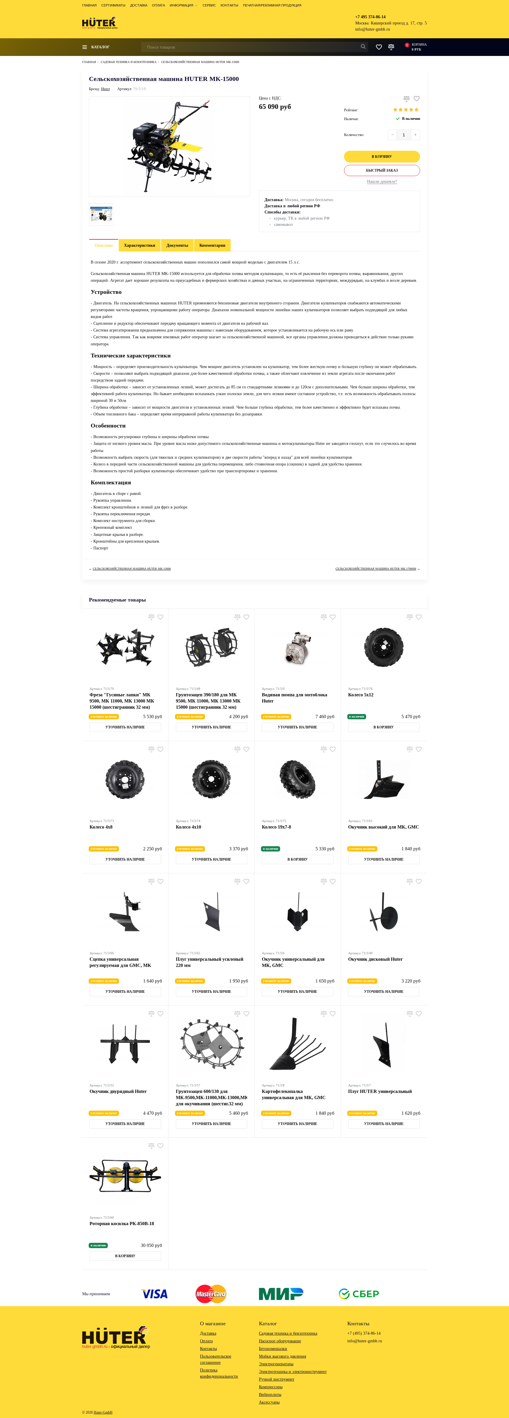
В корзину (382, 157)
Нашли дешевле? (382, 181)
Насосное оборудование (280, 1341)
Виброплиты (270, 1394)
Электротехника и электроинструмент (293, 1371)
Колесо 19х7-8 (276, 826)
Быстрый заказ (382, 170)
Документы (177, 245)
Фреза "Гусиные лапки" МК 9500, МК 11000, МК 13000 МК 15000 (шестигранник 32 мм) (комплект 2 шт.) (122, 701)
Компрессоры (270, 1387)
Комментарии (212, 245)
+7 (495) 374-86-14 (364, 1333)
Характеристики (139, 245)
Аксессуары (269, 1402)
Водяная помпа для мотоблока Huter (294, 697)
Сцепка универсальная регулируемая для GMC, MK (120, 962)
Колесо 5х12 (361, 694)
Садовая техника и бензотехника (288, 1333)
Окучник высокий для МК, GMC (383, 826)
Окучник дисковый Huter (375, 959)
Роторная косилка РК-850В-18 (122, 1223)
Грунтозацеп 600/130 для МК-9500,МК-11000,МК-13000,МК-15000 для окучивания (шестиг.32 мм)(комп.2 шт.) (211, 1098)
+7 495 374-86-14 (370, 17)
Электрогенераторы (276, 1364)
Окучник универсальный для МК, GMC (293, 962)
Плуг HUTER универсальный (380, 1091)
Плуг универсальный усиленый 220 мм (209, 962)
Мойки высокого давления (282, 1356)
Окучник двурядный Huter (118, 1091)
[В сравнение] (406, 98)
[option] (101, 214)
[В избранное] (416, 98)
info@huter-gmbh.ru (372, 29)
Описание (104, 245)
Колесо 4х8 (101, 826)
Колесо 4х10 (188, 826)
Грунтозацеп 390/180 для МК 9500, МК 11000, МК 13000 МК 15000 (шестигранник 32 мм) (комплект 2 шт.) (208, 701)
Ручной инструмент (276, 1379)
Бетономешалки (273, 1348)
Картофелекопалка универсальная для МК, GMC (294, 1094)
